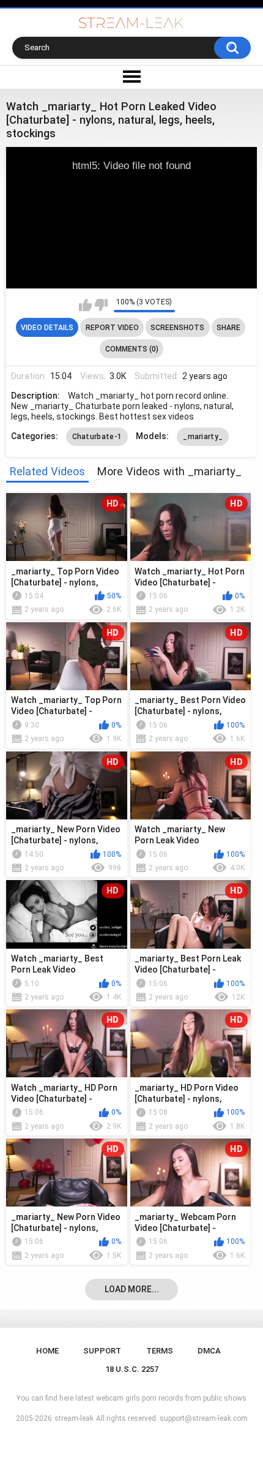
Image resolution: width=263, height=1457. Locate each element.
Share (228, 327)
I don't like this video (101, 305)
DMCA (209, 1350)
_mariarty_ (203, 436)
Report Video (112, 327)
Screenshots (177, 327)
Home (47, 1350)
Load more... (132, 1289)
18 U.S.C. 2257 (131, 1369)
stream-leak (74, 1418)
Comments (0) (131, 349)
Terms (159, 1350)
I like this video (85, 305)
